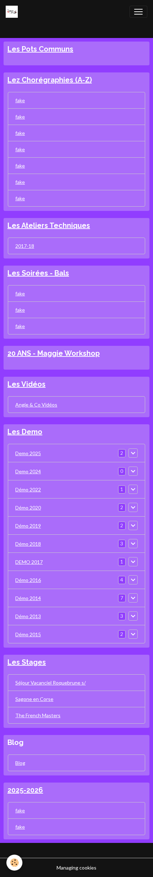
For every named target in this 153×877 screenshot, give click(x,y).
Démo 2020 (28, 508)
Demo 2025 (28, 453)
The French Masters (37, 715)
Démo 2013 (28, 616)
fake (20, 100)
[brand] (13, 12)
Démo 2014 (28, 598)
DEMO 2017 (29, 562)
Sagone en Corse (34, 699)
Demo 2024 (28, 471)
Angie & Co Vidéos (36, 405)
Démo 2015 (28, 634)
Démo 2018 (28, 544)
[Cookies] (14, 863)
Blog (20, 763)
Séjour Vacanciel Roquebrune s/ (50, 683)
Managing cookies (76, 868)
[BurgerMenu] (138, 12)
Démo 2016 (28, 580)
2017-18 (24, 246)
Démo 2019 (28, 526)
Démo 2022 (28, 489)
